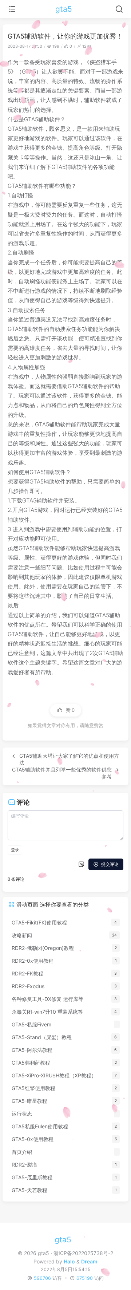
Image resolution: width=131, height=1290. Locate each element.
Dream (89, 1261)
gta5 (63, 8)
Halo (69, 1261)
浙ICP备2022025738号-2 (83, 1253)
